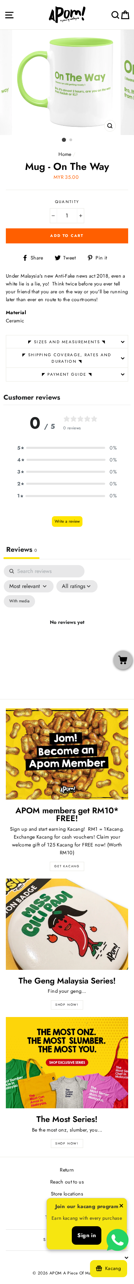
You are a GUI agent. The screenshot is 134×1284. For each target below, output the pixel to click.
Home (64, 154)
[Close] (121, 1207)
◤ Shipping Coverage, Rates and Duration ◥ (66, 358)
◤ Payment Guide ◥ (67, 374)
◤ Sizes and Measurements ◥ (66, 342)
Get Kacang (67, 866)
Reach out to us (67, 1181)
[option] (67, 82)
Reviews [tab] (21, 549)
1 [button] (64, 140)
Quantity (67, 201)
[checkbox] (19, 601)
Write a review (67, 521)
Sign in (86, 1235)
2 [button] (71, 140)
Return (67, 1169)
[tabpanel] (67, 630)
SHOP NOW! (67, 1004)
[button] (67, 448)
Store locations (67, 1193)
